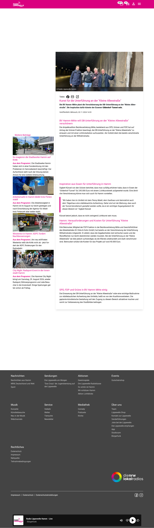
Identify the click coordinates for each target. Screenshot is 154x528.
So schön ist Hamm (86, 387)
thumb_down (127, 520)
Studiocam (116, 433)
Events (115, 375)
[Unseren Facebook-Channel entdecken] (136, 495)
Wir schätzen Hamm (86, 390)
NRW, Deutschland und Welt (22, 383)
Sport (13, 387)
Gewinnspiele (83, 380)
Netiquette (15, 458)
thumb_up (137, 520)
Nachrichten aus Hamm (21, 380)
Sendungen (50, 375)
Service (48, 404)
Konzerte (14, 409)
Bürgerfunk (116, 436)
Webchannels (16, 419)
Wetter (47, 412)
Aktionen (83, 375)
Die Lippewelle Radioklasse (89, 383)
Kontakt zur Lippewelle (121, 416)
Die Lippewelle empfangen (123, 426)
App (113, 429)
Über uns (117, 404)
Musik (14, 404)
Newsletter (48, 419)
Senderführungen (119, 419)
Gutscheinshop (118, 380)
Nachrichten (18, 375)
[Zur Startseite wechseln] (18, 4)
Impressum (15, 455)
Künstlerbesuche (18, 412)
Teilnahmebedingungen (21, 461)
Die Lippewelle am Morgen (55, 380)
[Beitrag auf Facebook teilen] (67, 96)
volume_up (121, 520)
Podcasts (82, 412)
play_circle (132, 520)
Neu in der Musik (18, 416)
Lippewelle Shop (118, 412)
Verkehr (47, 409)
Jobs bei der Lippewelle (121, 422)
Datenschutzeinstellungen (47, 495)
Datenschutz (16, 451)
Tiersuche (48, 416)
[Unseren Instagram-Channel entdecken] (141, 495)
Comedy (81, 409)
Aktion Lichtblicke (85, 394)
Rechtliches (17, 447)
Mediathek (84, 404)
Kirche (80, 416)
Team (114, 409)
